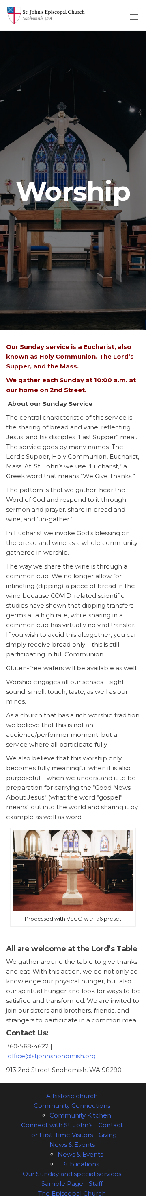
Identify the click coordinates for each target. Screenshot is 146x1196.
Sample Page (62, 1183)
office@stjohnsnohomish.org (52, 1056)
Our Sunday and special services (72, 1174)
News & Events (72, 1144)
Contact (110, 1125)
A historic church (72, 1096)
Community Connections (72, 1105)
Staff (96, 1183)
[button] (134, 17)
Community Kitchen (80, 1115)
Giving (108, 1135)
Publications (80, 1164)
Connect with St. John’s (56, 1125)
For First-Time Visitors (60, 1135)
